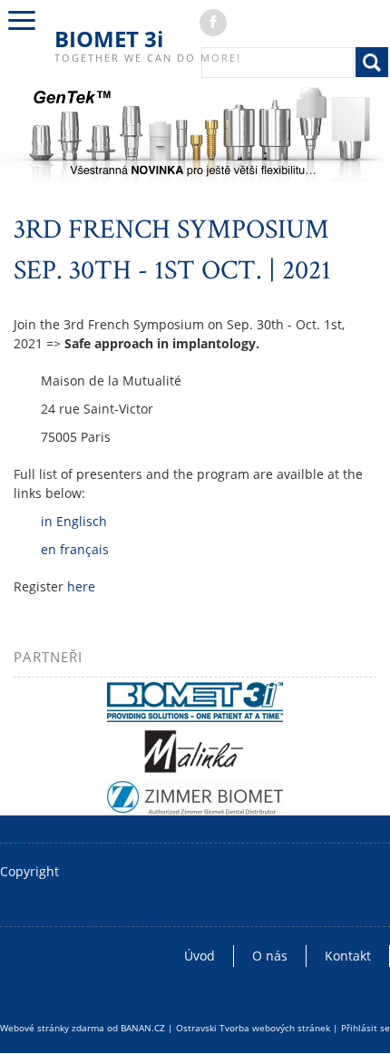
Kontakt (348, 955)
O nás (270, 955)
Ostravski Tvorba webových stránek (253, 1027)
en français (75, 549)
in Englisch (74, 521)
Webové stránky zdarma (52, 1027)
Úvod (199, 955)
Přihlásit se (365, 1027)
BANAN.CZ (143, 1027)
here (81, 586)
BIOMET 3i (108, 39)
